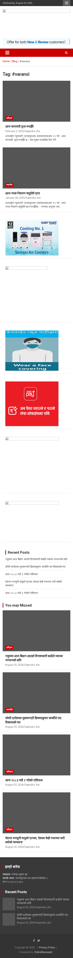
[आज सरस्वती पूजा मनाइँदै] (36, 101)
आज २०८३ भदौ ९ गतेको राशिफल (21, 574)
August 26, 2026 (14, 664)
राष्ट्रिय (9, 118)
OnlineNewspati (43, 952)
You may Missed (18, 605)
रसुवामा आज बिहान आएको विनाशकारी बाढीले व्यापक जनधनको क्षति (36, 559)
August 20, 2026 (14, 846)
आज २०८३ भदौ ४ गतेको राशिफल (21, 593)
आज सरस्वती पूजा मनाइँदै (19, 126)
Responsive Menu (66, 3)
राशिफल (9, 771)
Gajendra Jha (32, 131)
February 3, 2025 (14, 131)
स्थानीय (9, 184)
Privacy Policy (47, 947)
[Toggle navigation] (7, 53)
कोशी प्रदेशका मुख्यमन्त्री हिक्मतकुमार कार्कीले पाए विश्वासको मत (35, 566)
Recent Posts (16, 892)
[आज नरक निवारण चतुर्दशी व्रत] (36, 168)
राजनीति (9, 709)
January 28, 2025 (15, 197)
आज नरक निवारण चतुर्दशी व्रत (22, 193)
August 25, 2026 (14, 726)
